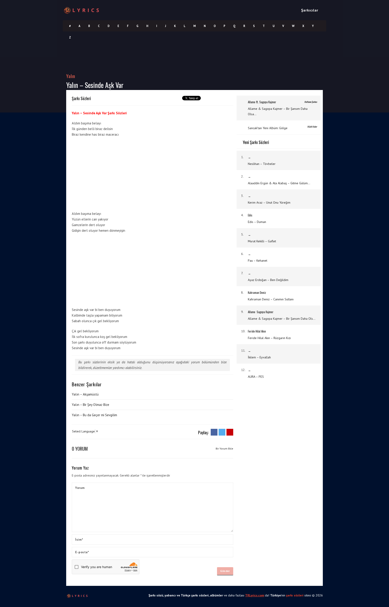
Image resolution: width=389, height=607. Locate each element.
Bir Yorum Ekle (224, 448)
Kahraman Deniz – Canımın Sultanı (271, 299)
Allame (251, 102)
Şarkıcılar (309, 10)
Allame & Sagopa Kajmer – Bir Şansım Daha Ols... (281, 319)
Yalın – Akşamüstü (85, 394)
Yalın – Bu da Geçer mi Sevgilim (94, 415)
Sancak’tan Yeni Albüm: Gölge (267, 128)
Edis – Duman (257, 222)
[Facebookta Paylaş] (214, 432)
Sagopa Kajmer (267, 102)
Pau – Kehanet (257, 261)
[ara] (324, 10)
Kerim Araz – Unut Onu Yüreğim (269, 202)
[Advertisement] (199, 178)
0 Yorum (80, 448)
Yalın (70, 75)
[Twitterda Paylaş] (222, 432)
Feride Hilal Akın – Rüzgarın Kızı (269, 338)
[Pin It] (229, 432)
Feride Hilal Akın (257, 331)
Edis (250, 215)
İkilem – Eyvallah (259, 357)
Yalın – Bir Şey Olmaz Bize (90, 404)
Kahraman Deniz (257, 292)
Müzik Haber (312, 126)
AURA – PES (256, 377)
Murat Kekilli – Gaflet (262, 241)
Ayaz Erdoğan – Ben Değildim (268, 280)
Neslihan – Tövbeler (262, 164)
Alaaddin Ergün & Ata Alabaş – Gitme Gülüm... (279, 183)
